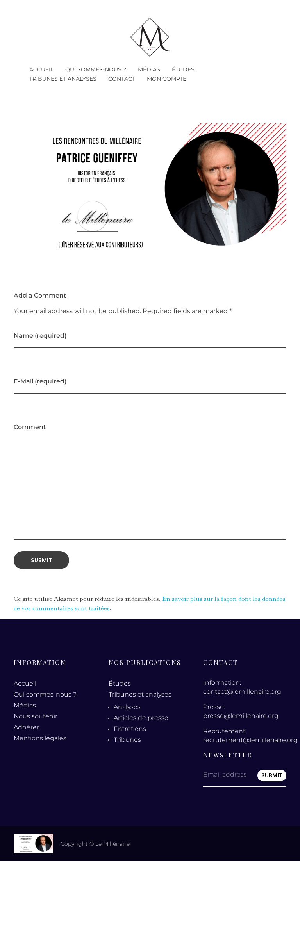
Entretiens (130, 728)
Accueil (25, 683)
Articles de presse (141, 718)
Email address (225, 774)
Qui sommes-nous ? (45, 694)
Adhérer (26, 727)
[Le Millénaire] (150, 37)
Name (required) (40, 335)
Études (120, 683)
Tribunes (127, 739)
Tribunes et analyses (140, 694)
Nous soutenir (35, 716)
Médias (25, 705)
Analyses (127, 707)
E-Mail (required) (40, 381)
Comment (30, 427)
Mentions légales (40, 738)
